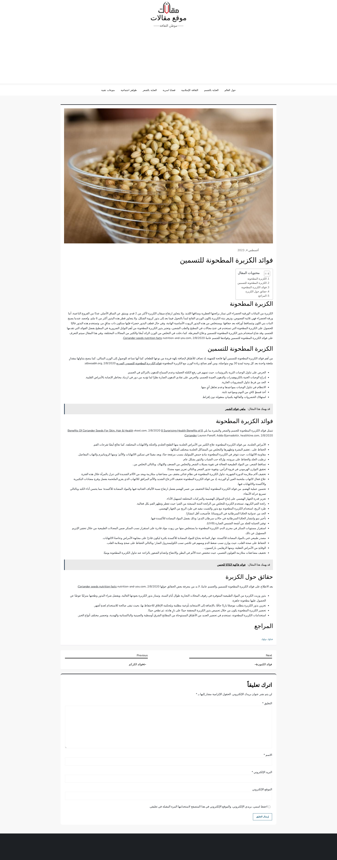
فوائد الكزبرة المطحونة (254, 287)
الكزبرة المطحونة (257, 278)
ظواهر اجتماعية (129, 90)
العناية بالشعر (150, 90)
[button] (265, 274)
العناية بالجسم (211, 90)
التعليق (267, 703)
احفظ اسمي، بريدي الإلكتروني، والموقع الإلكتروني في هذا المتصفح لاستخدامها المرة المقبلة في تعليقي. (208, 807)
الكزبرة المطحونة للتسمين (252, 283)
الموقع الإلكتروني (262, 789)
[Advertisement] (168, 56)
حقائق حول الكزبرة (256, 291)
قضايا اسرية (169, 90)
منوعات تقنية (108, 90)
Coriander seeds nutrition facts (142, 338)
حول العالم (230, 90)
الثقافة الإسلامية (189, 90)
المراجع (262, 295)
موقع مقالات (168, 18)
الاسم (268, 755)
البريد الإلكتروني (262, 772)
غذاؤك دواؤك (267, 639)
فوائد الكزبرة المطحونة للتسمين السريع (139, 363)
